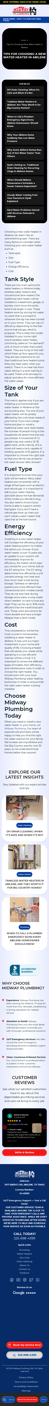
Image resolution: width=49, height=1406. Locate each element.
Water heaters (24, 1253)
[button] (43, 1399)
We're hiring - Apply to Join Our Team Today (22, 19)
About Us (24, 1265)
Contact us (24, 1269)
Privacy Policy (26, 1377)
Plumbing (24, 1250)
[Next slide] (44, 1127)
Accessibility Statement (26, 1386)
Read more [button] (11, 1141)
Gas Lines (25, 1257)
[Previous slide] (4, 1127)
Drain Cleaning (24, 1261)
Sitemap (26, 1390)
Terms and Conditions (26, 1382)
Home (23, 40)
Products (24, 1273)
